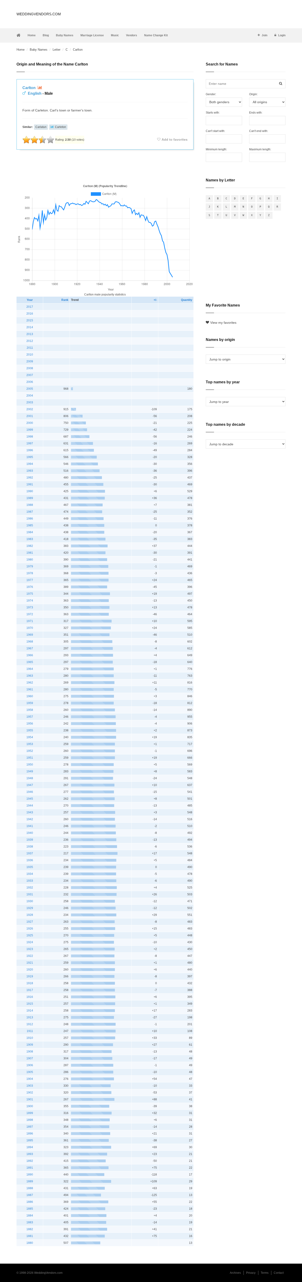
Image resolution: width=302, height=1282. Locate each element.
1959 (29, 703)
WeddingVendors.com (39, 14)
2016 (29, 313)
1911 (30, 1031)
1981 (29, 552)
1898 (29, 1120)
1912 (29, 1024)
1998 (29, 436)
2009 (29, 361)
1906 (29, 1065)
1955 (29, 730)
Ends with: (255, 112)
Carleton (60, 127)
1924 (29, 942)
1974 (29, 600)
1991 (29, 484)
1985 (29, 525)
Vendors (131, 35)
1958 (29, 710)
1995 (29, 457)
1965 (29, 662)
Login (281, 35)
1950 (29, 764)
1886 (29, 1202)
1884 (29, 1215)
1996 (29, 450)
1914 (29, 1010)
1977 (29, 580)
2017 (29, 306)
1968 (29, 641)
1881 (29, 1236)
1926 (29, 928)
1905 (29, 1072)
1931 (29, 894)
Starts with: (213, 112)
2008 (29, 368)
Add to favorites (175, 139)
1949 (29, 771)
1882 (29, 1229)
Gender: (211, 94)
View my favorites (223, 322)
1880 (29, 1243)
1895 (29, 1140)
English (35, 93)
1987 (29, 511)
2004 (29, 395)
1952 (29, 751)
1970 (29, 628)
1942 (29, 819)
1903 (29, 1085)
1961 (29, 689)
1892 (29, 1161)
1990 (29, 491)
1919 (29, 976)
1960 (29, 696)
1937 (29, 853)
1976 (29, 587)
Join (264, 35)
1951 (29, 757)
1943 (29, 812)
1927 (29, 921)
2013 (29, 334)
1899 (29, 1113)
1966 (29, 655)
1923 (29, 949)
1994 (29, 464)
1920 (29, 969)
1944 (29, 805)
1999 (29, 429)
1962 (29, 682)
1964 (29, 669)
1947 (29, 785)
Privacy (251, 1272)
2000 (29, 423)
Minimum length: (216, 149)
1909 (29, 1044)
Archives (235, 1272)
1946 (29, 792)
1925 (29, 935)
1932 (29, 887)
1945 (29, 798)
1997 (29, 443)
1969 (29, 634)
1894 (29, 1147)
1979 (29, 566)
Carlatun (40, 127)
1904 (29, 1079)
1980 (29, 559)
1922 (29, 956)
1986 (29, 518)
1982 (29, 546)
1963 (29, 675)
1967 (29, 648)
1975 (29, 593)
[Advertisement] (105, 165)
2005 (29, 388)
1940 (29, 833)
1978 (29, 573)
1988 (29, 505)
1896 (29, 1133)
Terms (264, 1272)
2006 (29, 382)
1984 (29, 532)
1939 (29, 839)
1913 (29, 1017)
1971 (29, 621)
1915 (29, 1003)
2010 (29, 354)
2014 (29, 327)
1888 (29, 1188)
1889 (29, 1181)
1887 (29, 1195)
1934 (29, 874)
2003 (29, 402)
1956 (29, 723)
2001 (29, 416)
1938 (29, 846)
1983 (29, 539)
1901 (29, 1099)
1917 (29, 990)
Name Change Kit (156, 35)
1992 (29, 477)
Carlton (29, 88)
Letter (56, 49)
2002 (29, 409)
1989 (29, 498)
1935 (29, 867)
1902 (29, 1092)
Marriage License (92, 35)
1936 (29, 860)
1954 (29, 737)
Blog (46, 35)
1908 (29, 1051)
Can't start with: (215, 131)
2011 (30, 347)
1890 (29, 1174)
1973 (29, 607)
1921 (29, 962)
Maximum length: (260, 149)
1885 (29, 1208)
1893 (29, 1154)
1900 (29, 1106)
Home (32, 35)
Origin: (253, 94)
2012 (29, 341)
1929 (29, 908)
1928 (29, 915)
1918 (29, 983)
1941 (29, 826)
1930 (29, 901)
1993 (29, 470)
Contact (279, 1272)
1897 (29, 1126)
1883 (29, 1222)
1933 (29, 880)
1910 (29, 1038)
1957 (29, 716)
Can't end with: (258, 131)
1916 (29, 997)
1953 (29, 744)
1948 (29, 778)
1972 (29, 614)
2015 (29, 320)
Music (115, 35)
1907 (29, 1058)
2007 (29, 375)
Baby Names (64, 35)
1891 (29, 1167)
